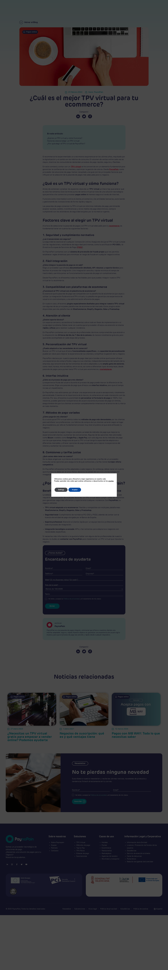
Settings (61, 490)
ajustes (111, 481)
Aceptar (75, 490)
